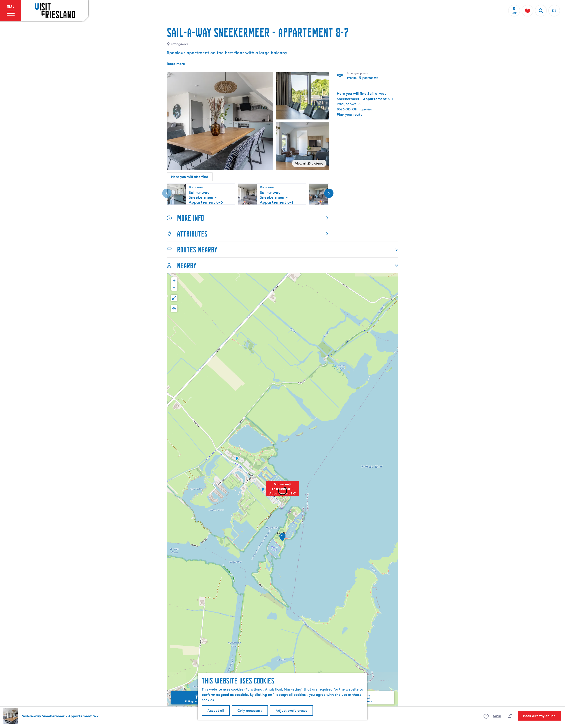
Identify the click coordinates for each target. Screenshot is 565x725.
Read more (176, 64)
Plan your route (349, 114)
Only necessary (249, 710)
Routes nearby (197, 249)
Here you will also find (189, 176)
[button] (282, 538)
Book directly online (539, 716)
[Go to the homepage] (55, 10)
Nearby (186, 265)
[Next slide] (328, 193)
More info (190, 218)
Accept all (215, 710)
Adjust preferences (291, 710)
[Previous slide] (166, 193)
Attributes (192, 233)
